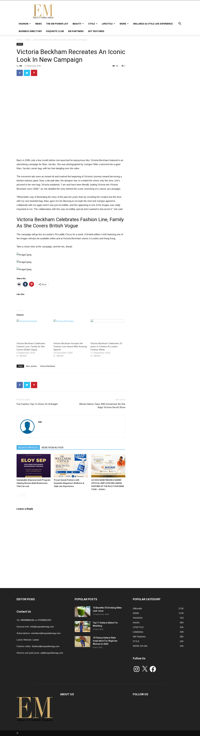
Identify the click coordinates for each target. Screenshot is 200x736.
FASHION (23, 23)
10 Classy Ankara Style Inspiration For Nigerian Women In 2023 (105, 640)
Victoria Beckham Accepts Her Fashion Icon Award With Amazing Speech (70, 346)
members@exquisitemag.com (46, 633)
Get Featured (96, 31)
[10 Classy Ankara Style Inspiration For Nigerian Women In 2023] (82, 641)
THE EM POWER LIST (57, 23)
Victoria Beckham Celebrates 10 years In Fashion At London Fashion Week (106, 346)
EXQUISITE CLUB (55, 31)
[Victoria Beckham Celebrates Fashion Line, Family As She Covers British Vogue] (33, 329)
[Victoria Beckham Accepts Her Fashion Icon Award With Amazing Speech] (70, 329)
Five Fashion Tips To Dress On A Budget (37, 404)
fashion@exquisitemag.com (45, 646)
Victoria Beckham (47, 366)
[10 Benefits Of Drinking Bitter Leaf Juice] (82, 611)
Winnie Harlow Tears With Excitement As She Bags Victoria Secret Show (102, 406)
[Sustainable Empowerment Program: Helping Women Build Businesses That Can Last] (34, 465)
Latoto (36, 639)
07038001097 (44, 620)
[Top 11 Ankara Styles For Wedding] (82, 626)
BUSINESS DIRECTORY (30, 31)
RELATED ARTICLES (28, 447)
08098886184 (27, 620)
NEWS (38, 23)
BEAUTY (77, 23)
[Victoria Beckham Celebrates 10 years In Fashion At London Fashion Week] (107, 329)
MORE (123, 23)
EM (20, 66)
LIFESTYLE (107, 23)
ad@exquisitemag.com (51, 653)
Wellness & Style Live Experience (153, 23)
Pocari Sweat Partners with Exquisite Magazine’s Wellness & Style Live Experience (69, 483)
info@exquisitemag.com (42, 626)
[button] (179, 23)
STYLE (91, 23)
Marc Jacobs (31, 366)
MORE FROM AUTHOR (52, 447)
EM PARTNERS (76, 31)
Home (19, 39)
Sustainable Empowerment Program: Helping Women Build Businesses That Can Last (34, 483)
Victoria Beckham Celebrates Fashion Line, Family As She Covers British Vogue (31, 346)
